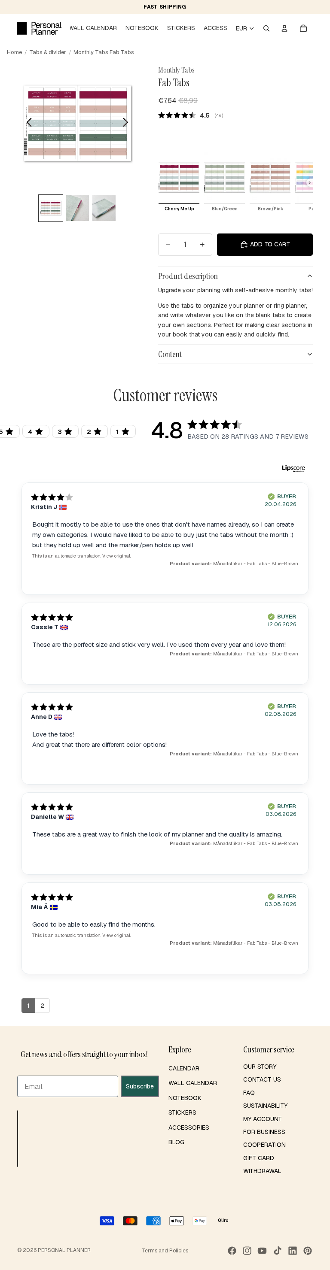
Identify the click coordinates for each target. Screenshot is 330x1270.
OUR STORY (259, 1066)
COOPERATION (264, 1145)
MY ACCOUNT (262, 1119)
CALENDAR (183, 1068)
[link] (193, 115)
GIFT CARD (258, 1158)
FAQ (249, 1093)
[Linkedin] (292, 1251)
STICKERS (182, 1112)
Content (170, 354)
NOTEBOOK (185, 1098)
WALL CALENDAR (192, 1083)
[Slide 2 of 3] (77, 208)
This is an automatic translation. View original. (81, 556)
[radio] (179, 183)
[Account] (284, 28)
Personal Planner (64, 1250)
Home (14, 52)
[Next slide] (128, 123)
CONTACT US (262, 1079)
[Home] (39, 28)
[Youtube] (262, 1251)
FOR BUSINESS (264, 1132)
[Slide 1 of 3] (50, 208)
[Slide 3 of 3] (104, 208)
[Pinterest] (307, 1251)
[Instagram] (247, 1251)
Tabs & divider (47, 52)
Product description (188, 276)
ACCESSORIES (188, 1127)
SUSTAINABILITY (265, 1105)
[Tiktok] (277, 1251)
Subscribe (140, 1086)
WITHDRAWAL (262, 1171)
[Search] (266, 28)
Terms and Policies (165, 1250)
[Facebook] (232, 1251)
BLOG (176, 1142)
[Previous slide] (27, 123)
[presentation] (309, 183)
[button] (17, 1138)
